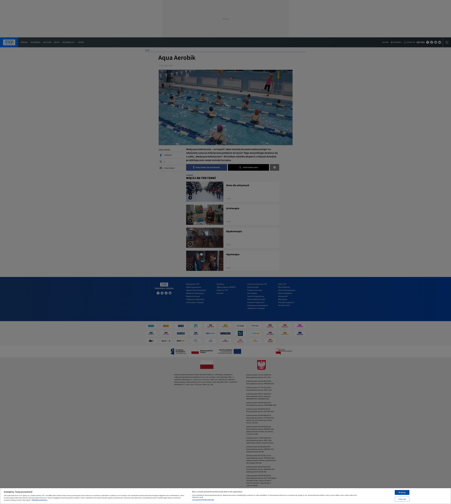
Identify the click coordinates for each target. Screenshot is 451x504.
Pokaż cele (402, 499)
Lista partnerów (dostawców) (203, 500)
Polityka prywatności (39, 500)
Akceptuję (402, 492)
